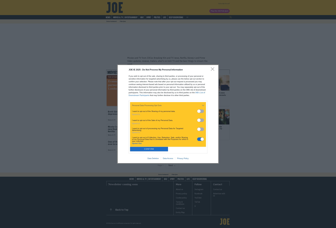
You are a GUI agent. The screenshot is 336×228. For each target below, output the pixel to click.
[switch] (200, 111)
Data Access (168, 158)
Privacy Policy (183, 158)
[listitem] (168, 105)
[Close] (213, 69)
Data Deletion (153, 158)
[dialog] (168, 114)
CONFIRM (149, 149)
